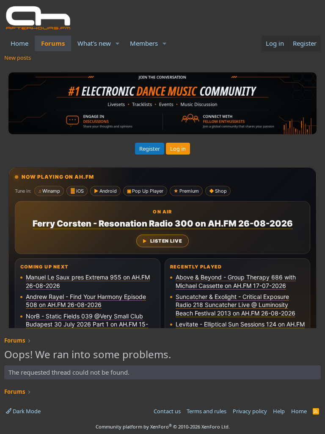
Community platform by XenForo (163, 426)
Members (144, 43)
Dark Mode (26, 411)
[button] (118, 43)
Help (279, 411)
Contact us (167, 411)
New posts (17, 57)
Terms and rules (206, 411)
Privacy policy (250, 411)
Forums (53, 43)
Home (19, 43)
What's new (94, 43)
